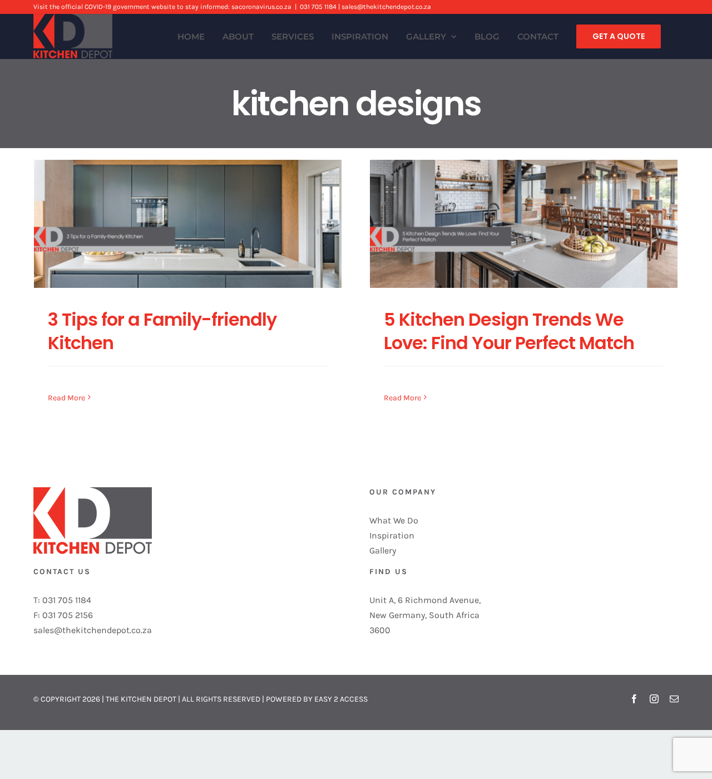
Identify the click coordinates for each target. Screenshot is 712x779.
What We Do (393, 520)
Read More (66, 398)
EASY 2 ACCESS (341, 699)
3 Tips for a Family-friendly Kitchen (162, 331)
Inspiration (391, 535)
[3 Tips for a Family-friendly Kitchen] (188, 224)
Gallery (382, 550)
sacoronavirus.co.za (261, 7)
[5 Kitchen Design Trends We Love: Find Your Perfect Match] (524, 224)
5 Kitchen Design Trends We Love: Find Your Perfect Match (509, 331)
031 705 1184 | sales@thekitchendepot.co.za (365, 7)
